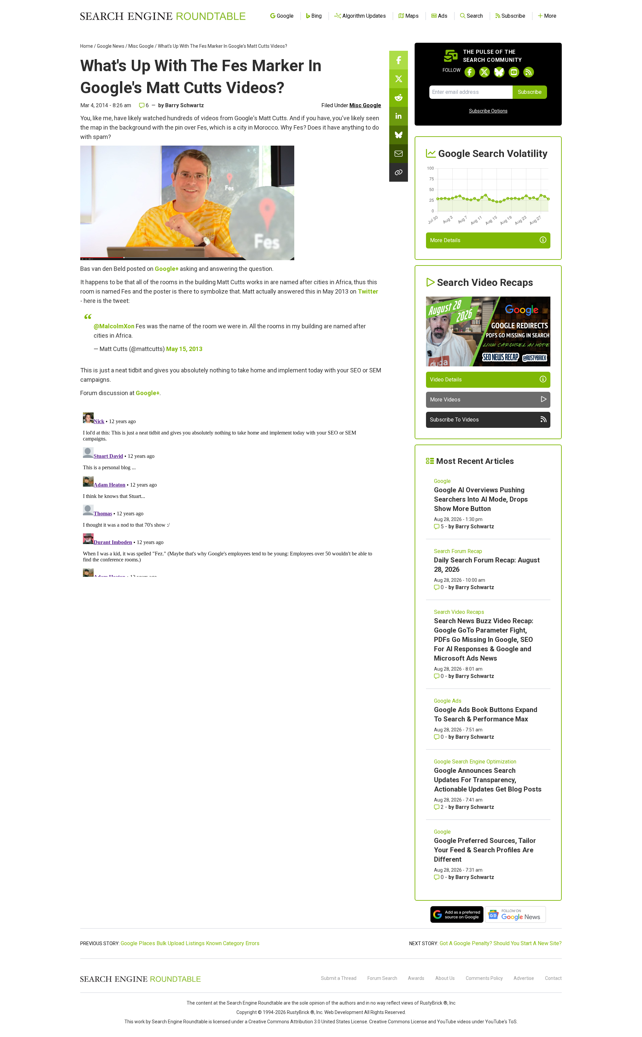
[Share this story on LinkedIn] (398, 116)
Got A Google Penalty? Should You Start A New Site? (501, 943)
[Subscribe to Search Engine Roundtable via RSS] (528, 72)
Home (86, 46)
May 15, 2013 (184, 348)
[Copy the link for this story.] (398, 172)
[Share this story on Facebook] (398, 60)
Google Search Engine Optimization (475, 761)
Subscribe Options (488, 111)
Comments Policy (484, 978)
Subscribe (530, 92)
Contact (553, 978)
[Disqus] (230, 493)
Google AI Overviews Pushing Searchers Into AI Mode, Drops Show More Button (481, 499)
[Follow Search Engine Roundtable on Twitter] (484, 72)
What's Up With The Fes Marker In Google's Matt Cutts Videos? (222, 46)
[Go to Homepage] (162, 16)
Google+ (167, 268)
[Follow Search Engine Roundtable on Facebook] (469, 72)
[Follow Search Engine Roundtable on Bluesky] (499, 72)
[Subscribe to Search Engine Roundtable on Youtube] (514, 72)
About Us (445, 978)
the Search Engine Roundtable (251, 1003)
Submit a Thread (338, 978)
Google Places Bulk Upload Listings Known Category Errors (190, 943)
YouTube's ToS (501, 1021)
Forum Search (382, 978)
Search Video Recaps (459, 612)
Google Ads (447, 701)
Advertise (524, 978)
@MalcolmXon (114, 326)
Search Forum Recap (458, 551)
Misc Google (141, 46)
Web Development (343, 1012)
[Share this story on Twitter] (398, 78)
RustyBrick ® (300, 1012)
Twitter (368, 291)
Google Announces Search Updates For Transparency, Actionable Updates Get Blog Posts (488, 779)
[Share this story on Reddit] (398, 97)
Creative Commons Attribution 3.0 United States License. (308, 1021)
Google (442, 481)
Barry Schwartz (184, 105)
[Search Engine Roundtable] (140, 981)
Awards (416, 978)
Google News (110, 46)
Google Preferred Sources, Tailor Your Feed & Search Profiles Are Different (485, 850)
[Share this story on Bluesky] (398, 135)
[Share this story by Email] (398, 153)
